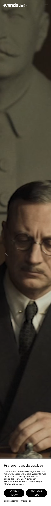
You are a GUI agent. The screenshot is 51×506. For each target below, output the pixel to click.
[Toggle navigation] (47, 5)
